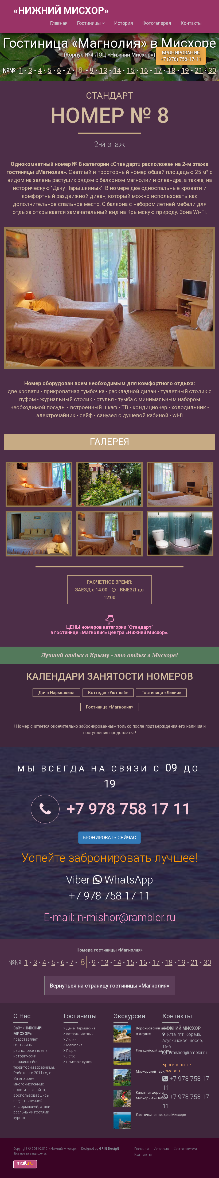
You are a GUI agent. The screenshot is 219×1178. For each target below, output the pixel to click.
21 (199, 70)
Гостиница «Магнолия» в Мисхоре (109, 43)
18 (171, 70)
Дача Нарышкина (81, 1028)
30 (212, 70)
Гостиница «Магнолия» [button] (109, 707)
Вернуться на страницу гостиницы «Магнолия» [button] (109, 985)
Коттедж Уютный (79, 1034)
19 (185, 70)
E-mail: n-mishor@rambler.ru (109, 917)
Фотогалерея (156, 23)
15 (131, 70)
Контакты (191, 23)
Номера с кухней (79, 1062)
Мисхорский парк (150, 1071)
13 (103, 70)
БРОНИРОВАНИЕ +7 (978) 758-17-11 (181, 56)
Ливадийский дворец (153, 1050)
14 (117, 70)
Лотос (70, 1056)
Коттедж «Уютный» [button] (108, 692)
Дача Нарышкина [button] (56, 692)
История (123, 23)
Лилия (71, 1039)
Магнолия (74, 1045)
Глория (71, 1051)
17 (158, 70)
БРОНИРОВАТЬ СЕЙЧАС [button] (109, 837)
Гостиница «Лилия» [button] (161, 692)
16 (144, 70)
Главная (59, 23)
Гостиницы (89, 23)
